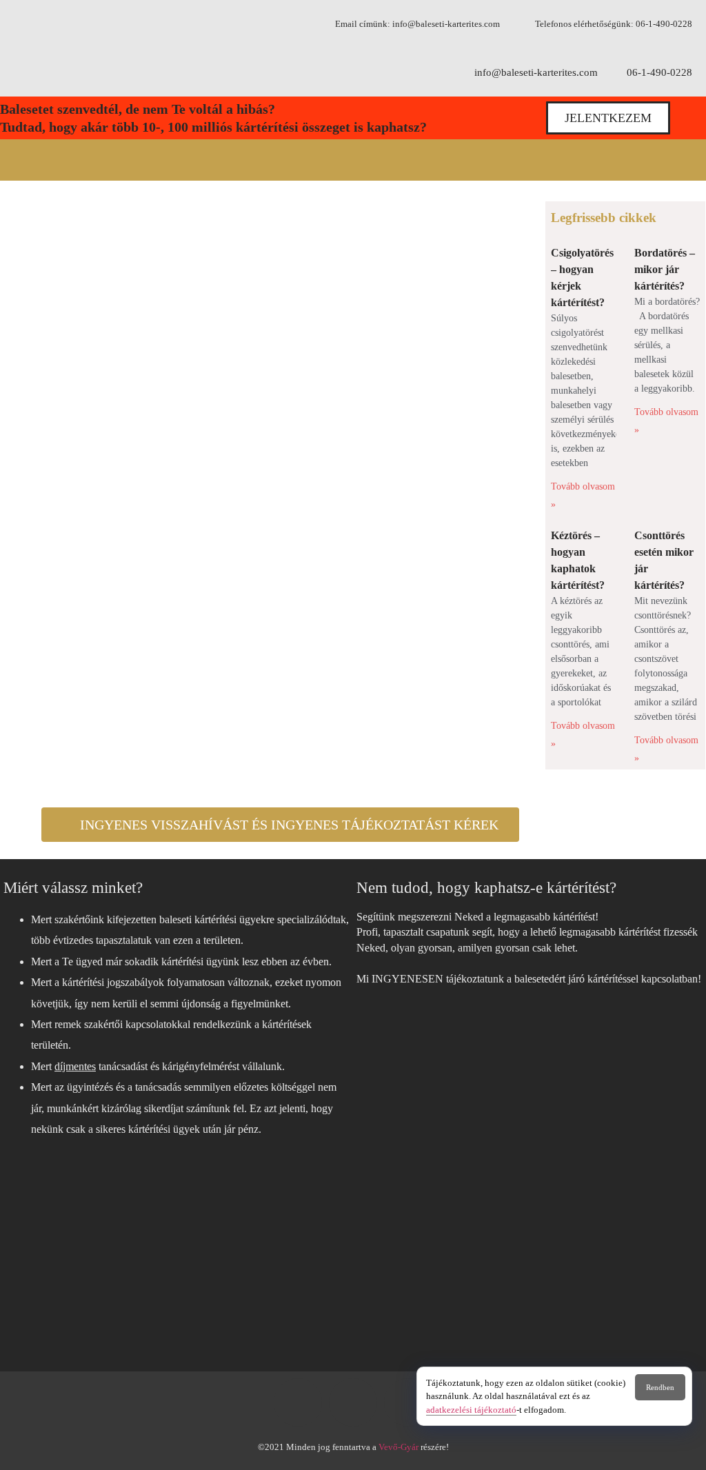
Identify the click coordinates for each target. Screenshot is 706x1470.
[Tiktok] (353, 1402)
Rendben (660, 1387)
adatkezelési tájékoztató (471, 1409)
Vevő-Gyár (398, 1447)
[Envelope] (408, 1402)
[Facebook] (298, 1402)
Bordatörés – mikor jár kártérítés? (664, 269)
